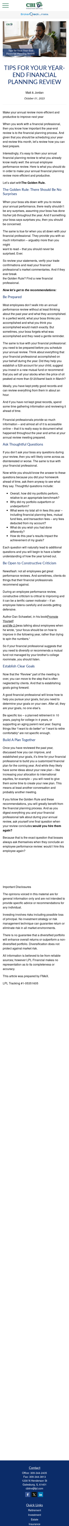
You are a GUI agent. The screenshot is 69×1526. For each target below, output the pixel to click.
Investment (34, 1515)
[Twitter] (34, 1494)
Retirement (34, 1510)
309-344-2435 (38, 1473)
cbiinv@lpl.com (34, 1488)
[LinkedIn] (40, 1494)
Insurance (34, 1524)
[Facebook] (27, 1494)
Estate (34, 1519)
